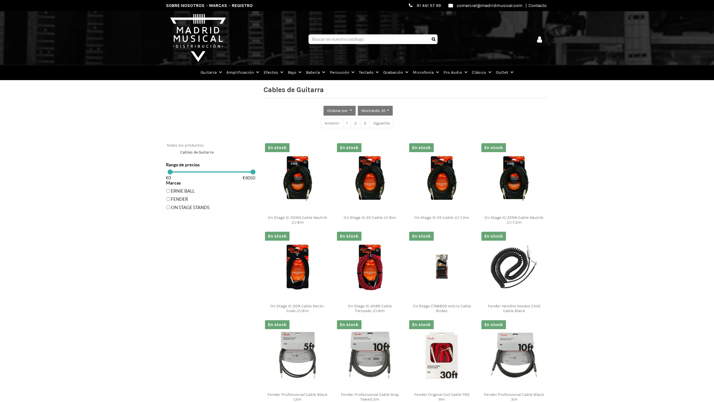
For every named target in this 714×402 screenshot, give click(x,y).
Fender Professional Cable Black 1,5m (297, 397)
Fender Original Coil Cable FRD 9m (442, 397)
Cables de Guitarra (197, 152)
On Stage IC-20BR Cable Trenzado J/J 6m (370, 308)
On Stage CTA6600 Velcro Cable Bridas (442, 308)
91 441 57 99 (429, 5)
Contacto (538, 5)
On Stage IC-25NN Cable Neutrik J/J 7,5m (514, 220)
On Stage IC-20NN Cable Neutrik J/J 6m (297, 220)
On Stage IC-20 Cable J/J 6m (370, 217)
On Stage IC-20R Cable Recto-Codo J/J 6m (297, 308)
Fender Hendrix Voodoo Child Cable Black (514, 308)
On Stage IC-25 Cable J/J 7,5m (441, 217)
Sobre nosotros (185, 5)
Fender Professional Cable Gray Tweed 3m (370, 397)
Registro (242, 5)
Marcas (218, 5)
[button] (340, 111)
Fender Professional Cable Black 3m (514, 397)
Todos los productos (185, 145)
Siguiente (381, 123)
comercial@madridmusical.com (489, 5)
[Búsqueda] (433, 39)
